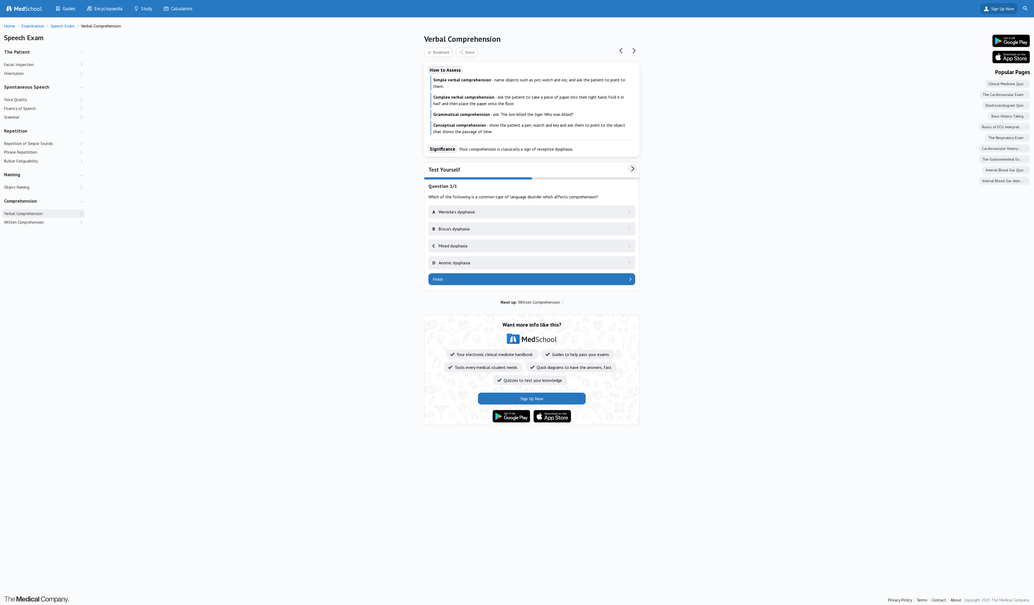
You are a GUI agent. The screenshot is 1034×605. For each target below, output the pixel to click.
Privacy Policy (900, 600)
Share (469, 52)
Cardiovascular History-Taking (1006, 148)
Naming (12, 174)
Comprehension (20, 201)
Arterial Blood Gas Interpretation (1006, 180)
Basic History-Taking (1007, 116)
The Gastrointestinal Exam (1003, 159)
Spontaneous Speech (26, 87)
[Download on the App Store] (552, 416)
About (956, 600)
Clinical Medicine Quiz (1005, 83)
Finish (438, 279)
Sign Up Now (1002, 8)
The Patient (17, 52)
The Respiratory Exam (1005, 137)
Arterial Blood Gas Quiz (1004, 170)
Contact (939, 600)
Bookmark (441, 52)
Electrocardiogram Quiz (1004, 105)
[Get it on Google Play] (511, 416)
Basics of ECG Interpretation (1004, 127)
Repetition (15, 131)
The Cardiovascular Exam (1003, 94)
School (28, 8)
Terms (921, 600)
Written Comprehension (530, 302)
